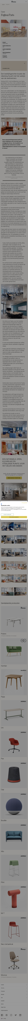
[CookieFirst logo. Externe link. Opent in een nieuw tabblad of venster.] (1, 504)
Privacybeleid (24, 502)
